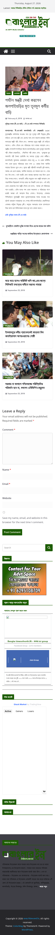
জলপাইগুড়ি (17, 93)
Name (6, 469)
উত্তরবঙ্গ (8, 93)
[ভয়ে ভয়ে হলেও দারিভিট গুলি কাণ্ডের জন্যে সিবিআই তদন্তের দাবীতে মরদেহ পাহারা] (27, 251)
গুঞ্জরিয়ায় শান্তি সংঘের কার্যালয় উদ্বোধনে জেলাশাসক (29, 233)
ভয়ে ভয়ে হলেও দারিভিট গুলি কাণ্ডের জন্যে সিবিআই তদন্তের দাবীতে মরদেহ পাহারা (25, 282)
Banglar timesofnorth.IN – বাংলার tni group (28, 641)
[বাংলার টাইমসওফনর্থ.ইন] (5, 51)
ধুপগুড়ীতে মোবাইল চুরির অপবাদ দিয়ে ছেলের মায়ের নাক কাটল (28, 226)
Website (6, 498)
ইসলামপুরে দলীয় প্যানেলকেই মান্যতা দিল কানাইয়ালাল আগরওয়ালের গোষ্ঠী (24, 334)
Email (6, 484)
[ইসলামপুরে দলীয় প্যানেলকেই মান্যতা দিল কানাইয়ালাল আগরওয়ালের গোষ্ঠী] (27, 303)
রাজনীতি (25, 93)
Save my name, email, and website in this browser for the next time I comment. (24, 520)
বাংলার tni (29, 118)
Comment (8, 429)
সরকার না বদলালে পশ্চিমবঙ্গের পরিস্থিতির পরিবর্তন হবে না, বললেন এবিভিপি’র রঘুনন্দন (25, 386)
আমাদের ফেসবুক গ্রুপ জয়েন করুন (15, 610)
